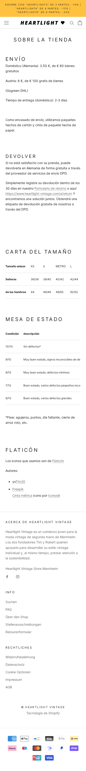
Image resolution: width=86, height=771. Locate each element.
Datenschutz (15, 664)
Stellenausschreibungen (23, 624)
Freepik (18, 489)
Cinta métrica (22, 495)
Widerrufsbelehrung (20, 657)
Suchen (11, 602)
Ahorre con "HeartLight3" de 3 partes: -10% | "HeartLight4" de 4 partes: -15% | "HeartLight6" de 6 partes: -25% (43, 8)
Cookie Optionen (18, 672)
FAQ (9, 609)
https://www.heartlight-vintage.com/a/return (39, 193)
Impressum (14, 679)
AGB (9, 687)
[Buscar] (72, 23)
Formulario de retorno (50, 188)
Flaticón (58, 461)
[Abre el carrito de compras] (80, 23)
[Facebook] (7, 576)
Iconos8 (54, 495)
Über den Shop (17, 617)
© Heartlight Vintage (43, 707)
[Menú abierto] (6, 22)
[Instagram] (17, 576)
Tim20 (20, 481)
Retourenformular (18, 632)
